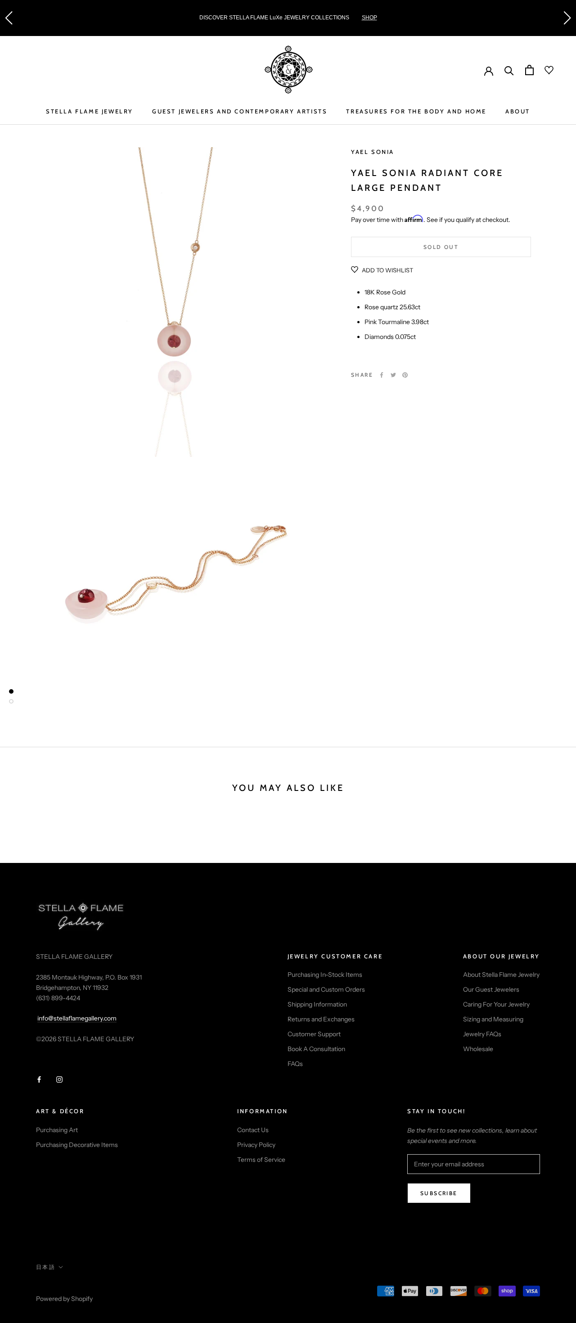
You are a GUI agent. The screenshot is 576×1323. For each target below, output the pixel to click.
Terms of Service (261, 1160)
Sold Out (441, 247)
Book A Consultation (316, 1049)
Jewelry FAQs (482, 1034)
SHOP (369, 17)
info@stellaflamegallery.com (77, 1018)
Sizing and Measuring (493, 1019)
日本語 (45, 1267)
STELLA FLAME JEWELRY (89, 111)
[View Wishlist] (544, 70)
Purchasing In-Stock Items (325, 975)
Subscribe (439, 1193)
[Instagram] (59, 1079)
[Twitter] (393, 375)
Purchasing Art (57, 1130)
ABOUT (517, 111)
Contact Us (253, 1130)
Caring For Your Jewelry (496, 1004)
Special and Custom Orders (326, 989)
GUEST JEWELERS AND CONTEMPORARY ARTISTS (239, 111)
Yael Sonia (372, 151)
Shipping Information (317, 1004)
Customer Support (314, 1034)
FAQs (295, 1064)
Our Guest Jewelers (491, 989)
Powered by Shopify (64, 1299)
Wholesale (478, 1049)
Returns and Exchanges (321, 1019)
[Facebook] (381, 375)
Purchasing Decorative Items (77, 1145)
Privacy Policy (256, 1145)
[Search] (509, 70)
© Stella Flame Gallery (76, 1287)
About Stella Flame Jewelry (501, 975)
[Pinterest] (405, 375)
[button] (8, 18)
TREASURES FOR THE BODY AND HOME (416, 111)
